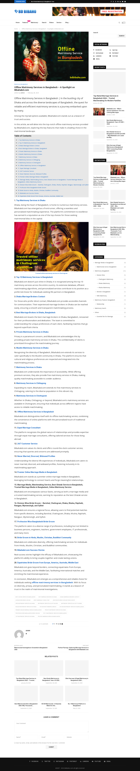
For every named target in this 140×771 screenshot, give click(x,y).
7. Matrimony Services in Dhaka (27, 157)
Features (25, 22)
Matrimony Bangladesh (110, 271)
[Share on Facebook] (56, 624)
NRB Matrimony (111, 296)
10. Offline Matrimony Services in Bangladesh (32, 165)
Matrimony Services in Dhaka (29, 367)
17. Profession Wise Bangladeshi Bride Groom (32, 187)
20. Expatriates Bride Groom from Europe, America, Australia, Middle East (40, 196)
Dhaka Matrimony (112, 283)
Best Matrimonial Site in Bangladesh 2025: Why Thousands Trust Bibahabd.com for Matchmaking (118, 231)
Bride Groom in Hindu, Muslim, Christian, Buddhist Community (44, 537)
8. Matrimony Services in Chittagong (29, 160)
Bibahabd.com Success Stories (31, 550)
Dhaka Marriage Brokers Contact (30, 296)
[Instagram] (115, 1)
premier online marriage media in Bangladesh (29, 610)
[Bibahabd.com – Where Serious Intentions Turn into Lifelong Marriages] (99, 111)
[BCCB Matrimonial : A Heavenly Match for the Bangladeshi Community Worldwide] (51, 693)
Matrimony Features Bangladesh (110, 300)
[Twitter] (113, 1)
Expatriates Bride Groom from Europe (64, 600)
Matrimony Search (110, 308)
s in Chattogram (62, 273)
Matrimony (34, 22)
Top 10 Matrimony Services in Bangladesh (34, 277)
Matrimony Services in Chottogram (31, 396)
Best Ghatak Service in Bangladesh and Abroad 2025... (46, 1)
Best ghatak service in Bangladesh (25, 597)
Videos (51, 22)
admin (23, 93)
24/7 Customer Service (27, 444)
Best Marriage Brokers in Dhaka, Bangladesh (35, 312)
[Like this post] (54, 624)
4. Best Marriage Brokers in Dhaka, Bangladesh (32, 148)
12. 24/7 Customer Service (26, 171)
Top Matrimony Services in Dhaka (30, 200)
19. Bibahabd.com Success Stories (28, 193)
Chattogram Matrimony (112, 279)
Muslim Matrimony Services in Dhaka (32, 348)
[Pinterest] (117, 1)
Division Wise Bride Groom (23, 600)
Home (18, 22)
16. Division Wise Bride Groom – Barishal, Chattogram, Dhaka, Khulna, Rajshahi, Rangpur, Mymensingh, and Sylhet (53, 185)
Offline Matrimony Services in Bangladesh (35, 412)
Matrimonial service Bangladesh (111, 267)
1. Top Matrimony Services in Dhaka (29, 140)
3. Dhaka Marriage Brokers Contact (29, 146)
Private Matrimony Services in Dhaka (32, 332)
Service (59, 22)
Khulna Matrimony (112, 287)
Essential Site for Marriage (111, 316)
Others (110, 312)
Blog (66, 22)
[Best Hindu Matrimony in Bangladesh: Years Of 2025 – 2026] (51, 668)
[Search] (119, 22)
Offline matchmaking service (48, 606)
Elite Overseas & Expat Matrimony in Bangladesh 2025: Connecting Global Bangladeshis (115, 148)
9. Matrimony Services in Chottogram (29, 163)
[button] (27, 1)
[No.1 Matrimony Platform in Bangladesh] (77, 693)
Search (44, 22)
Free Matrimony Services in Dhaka (25, 603)
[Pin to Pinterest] (60, 624)
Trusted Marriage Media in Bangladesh (49, 616)
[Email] (125, 1)
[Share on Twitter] (58, 624)
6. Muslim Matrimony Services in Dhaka (30, 154)
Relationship (111, 304)
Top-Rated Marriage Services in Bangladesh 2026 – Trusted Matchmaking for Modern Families (107, 98)
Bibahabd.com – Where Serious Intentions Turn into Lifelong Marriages (115, 110)
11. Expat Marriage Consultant (27, 168)
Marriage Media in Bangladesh (110, 262)
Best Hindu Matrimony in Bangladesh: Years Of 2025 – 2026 (116, 122)
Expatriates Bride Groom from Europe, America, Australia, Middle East (47, 562)
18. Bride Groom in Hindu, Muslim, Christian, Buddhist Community (38, 190)
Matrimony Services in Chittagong (31, 383)
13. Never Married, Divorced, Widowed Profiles (32, 174)
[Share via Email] (62, 624)
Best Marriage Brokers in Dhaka (48, 597)
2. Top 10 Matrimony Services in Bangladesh (31, 143)
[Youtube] (122, 1)
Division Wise (111, 275)
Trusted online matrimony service (46, 273)
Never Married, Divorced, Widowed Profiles (36, 456)
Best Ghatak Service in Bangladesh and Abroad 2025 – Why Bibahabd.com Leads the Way (116, 134)
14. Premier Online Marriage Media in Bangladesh (33, 177)
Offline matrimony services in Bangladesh (72, 606)
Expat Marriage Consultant (28, 428)
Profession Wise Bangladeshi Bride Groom (36, 521)
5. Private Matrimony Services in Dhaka (30, 151)
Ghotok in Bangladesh (111, 292)
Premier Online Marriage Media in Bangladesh (37, 472)
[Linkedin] (120, 1)
